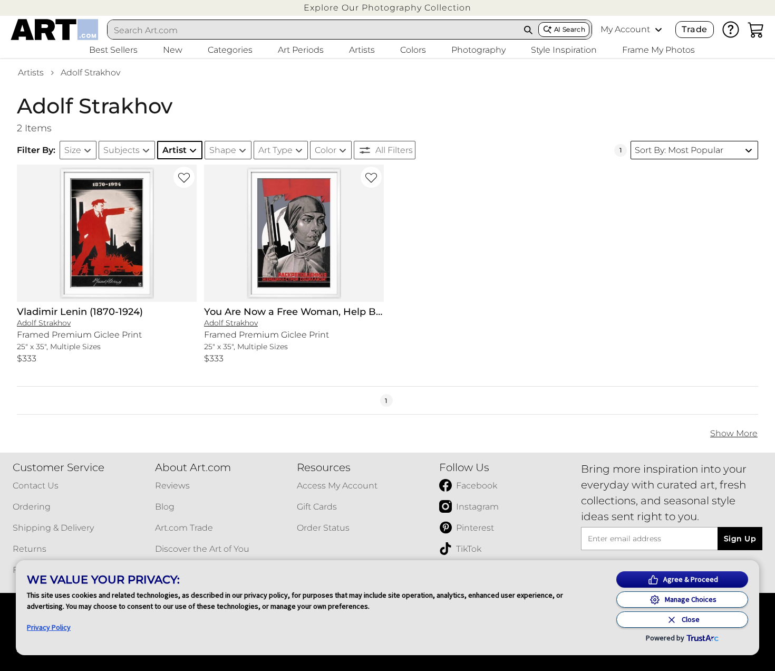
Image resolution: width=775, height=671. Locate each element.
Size (72, 150)
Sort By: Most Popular (679, 150)
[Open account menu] (658, 29)
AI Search (569, 29)
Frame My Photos (658, 50)
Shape (222, 150)
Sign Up (740, 538)
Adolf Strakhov (90, 73)
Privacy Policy (49, 627)
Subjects (121, 150)
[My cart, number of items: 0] (756, 29)
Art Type (275, 150)
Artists (31, 73)
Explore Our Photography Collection (387, 8)
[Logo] (55, 29)
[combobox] (313, 30)
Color (325, 150)
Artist (174, 150)
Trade (694, 29)
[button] (387, 8)
